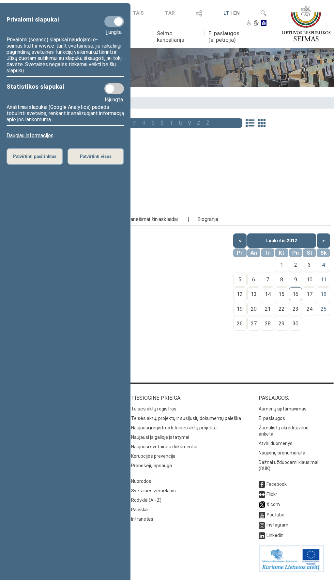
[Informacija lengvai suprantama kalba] (263, 23)
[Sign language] (256, 23)
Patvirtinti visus (96, 156)
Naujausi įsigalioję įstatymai (160, 437)
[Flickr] (262, 494)
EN (236, 13)
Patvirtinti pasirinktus (34, 156)
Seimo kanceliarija (170, 36)
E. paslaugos (272, 418)
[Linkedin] (262, 535)
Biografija (207, 219)
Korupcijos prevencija (153, 456)
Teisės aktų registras (153, 408)
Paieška (139, 509)
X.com (273, 504)
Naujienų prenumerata (282, 452)
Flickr (271, 494)
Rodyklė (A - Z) (146, 500)
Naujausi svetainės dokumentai (164, 446)
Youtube (275, 514)
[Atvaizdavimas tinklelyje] (262, 123)
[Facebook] (262, 484)
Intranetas (142, 519)
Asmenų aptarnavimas (283, 408)
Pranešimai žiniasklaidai (151, 219)
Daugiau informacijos (30, 135)
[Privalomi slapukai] (114, 21)
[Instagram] (262, 525)
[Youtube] (262, 514)
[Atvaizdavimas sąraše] (250, 123)
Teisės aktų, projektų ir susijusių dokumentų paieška (186, 418)
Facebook (276, 484)
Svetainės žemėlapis (153, 490)
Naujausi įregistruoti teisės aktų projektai (174, 427)
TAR (170, 13)
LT (226, 13)
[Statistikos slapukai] (114, 88)
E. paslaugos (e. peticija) (223, 36)
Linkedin (274, 535)
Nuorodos (141, 481)
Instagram (277, 525)
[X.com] (262, 504)
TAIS (138, 13)
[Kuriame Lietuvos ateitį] (291, 570)
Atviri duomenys (276, 443)
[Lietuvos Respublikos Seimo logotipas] (306, 23)
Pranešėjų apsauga (151, 465)
